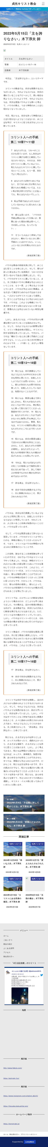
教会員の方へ (8, 956)
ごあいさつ (7, 940)
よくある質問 (8, 948)
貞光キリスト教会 (24, 3)
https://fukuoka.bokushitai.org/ (15, 1106)
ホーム (6, 936)
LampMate (29, 1142)
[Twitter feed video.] (19, 995)
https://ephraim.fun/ (11, 1078)
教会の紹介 (7, 944)
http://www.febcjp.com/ (12, 1068)
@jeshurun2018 (35, 971)
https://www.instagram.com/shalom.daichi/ (20, 1096)
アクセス (6, 952)
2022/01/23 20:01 (18, 974)
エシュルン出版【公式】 (20, 971)
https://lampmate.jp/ (11, 1123)
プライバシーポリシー (29, 1134)
